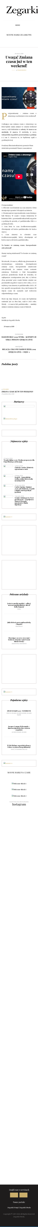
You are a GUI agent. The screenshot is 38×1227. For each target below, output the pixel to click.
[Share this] (14, 74)
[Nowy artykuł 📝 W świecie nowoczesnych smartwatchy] (19, 1013)
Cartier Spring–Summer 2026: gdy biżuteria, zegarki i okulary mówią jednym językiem (24, 489)
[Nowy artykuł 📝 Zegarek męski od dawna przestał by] (19, 977)
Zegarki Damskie (21, 713)
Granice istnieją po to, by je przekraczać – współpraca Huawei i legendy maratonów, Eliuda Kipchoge (24, 501)
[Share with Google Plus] (20, 73)
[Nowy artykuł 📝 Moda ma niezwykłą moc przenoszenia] (19, 1050)
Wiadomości (21, 70)
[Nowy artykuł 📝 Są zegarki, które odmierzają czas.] (19, 947)
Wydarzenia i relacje (21, 749)
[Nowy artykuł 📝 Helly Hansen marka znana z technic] (19, 1123)
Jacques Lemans (16, 732)
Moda (19, 609)
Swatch (8, 713)
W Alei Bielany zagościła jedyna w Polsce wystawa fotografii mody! (19, 746)
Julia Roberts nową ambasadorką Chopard (19, 623)
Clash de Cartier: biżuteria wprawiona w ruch (24, 468)
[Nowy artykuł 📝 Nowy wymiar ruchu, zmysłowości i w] (19, 857)
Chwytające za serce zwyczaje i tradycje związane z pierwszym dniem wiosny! (19, 639)
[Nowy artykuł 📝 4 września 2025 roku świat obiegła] (19, 1172)
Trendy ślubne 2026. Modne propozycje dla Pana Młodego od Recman (19, 461)
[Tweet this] (17, 74)
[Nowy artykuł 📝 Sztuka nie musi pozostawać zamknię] (19, 884)
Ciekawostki (15, 643)
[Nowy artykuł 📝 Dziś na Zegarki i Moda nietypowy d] (19, 1150)
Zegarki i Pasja (12, 1208)
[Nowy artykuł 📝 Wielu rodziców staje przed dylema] (19, 1089)
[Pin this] (23, 73)
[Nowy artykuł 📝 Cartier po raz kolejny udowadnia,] (19, 916)
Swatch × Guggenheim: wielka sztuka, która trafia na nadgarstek (24, 479)
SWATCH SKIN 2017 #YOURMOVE (19, 711)
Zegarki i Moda (25, 1208)
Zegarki (6, 389)
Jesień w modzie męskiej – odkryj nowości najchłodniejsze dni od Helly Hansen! (19, 605)
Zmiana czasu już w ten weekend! (17, 391)
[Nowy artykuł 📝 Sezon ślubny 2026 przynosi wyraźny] (19, 827)
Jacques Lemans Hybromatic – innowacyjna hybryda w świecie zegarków (19, 728)
